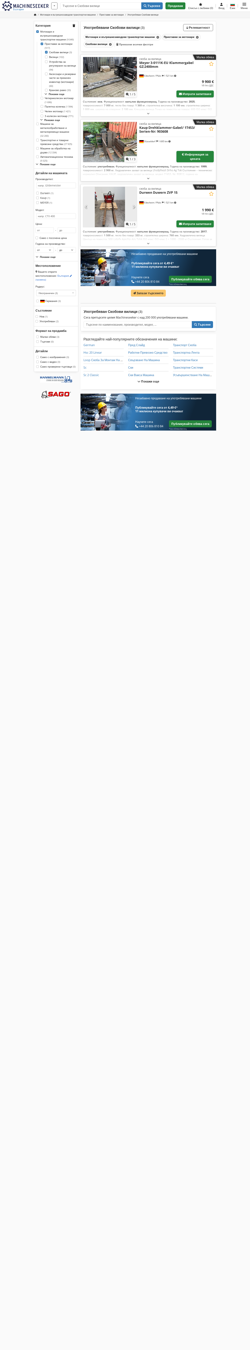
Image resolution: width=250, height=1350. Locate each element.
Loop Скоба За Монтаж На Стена (106, 360)
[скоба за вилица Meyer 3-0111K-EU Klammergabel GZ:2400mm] (110, 77)
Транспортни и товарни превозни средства (56, 142)
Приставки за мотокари (58, 46)
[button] (244, 5)
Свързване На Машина (144, 360)
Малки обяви (49, 336)
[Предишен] (86, 77)
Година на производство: (51, 243)
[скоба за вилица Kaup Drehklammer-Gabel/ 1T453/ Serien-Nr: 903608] (110, 142)
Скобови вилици (60, 52)
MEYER (46, 202)
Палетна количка (59, 106)
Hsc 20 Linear (92, 353)
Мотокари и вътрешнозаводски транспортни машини (57, 35)
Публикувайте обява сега (190, 279)
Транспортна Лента (186, 353)
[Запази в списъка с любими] (211, 63)
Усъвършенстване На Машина (193, 375)
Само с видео (50, 361)
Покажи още (149, 381)
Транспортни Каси (185, 360)
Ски (130, 368)
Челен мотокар (58, 111)
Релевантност (199, 28)
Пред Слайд (136, 345)
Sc (85, 368)
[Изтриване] (157, 37)
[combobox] (56, 293)
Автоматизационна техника (56, 158)
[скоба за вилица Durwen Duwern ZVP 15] (110, 207)
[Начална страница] (35, 14)
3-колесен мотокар (59, 116)
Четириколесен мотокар (59, 100)
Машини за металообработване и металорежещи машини (54, 129)
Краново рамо (60, 90)
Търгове (47, 341)
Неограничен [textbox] (48, 293)
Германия (53, 301)
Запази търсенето (150, 293)
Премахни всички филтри (135, 44)
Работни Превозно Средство (147, 353)
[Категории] (54, 5)
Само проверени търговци (58, 366)
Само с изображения (54, 357)
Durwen (46, 193)
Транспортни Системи (188, 368)
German (89, 345)
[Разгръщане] (148, 113)
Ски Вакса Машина (141, 375)
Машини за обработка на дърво (55, 150)
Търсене (153, 6)
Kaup (45, 198)
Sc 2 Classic (91, 375)
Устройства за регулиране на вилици (62, 65)
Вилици (56, 57)
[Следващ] (133, 77)
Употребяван (49, 321)
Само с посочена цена (53, 238)
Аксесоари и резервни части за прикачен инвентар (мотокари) (62, 80)
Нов (44, 316)
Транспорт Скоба (184, 345)
